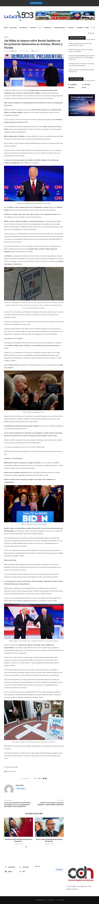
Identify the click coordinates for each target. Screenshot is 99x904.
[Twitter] (90, 33)
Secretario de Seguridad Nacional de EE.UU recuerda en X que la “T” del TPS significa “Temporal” (82, 57)
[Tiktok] (93, 33)
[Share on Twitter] (39, 778)
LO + (40, 27)
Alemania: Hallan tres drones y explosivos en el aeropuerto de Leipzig (81, 64)
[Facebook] (88, 33)
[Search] (92, 27)
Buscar (37, 866)
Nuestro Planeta (59, 27)
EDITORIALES (23, 27)
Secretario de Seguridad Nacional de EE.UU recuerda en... (18, 840)
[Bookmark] (94, 27)
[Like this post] (35, 778)
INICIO (6, 27)
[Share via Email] (46, 778)
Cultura (71, 27)
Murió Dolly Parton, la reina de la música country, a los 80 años (81, 50)
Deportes (33, 27)
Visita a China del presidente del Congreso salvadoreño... (49, 840)
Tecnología (47, 27)
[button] (44, 3)
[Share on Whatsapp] (41, 778)
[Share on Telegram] (43, 778)
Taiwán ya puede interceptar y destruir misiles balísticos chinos (80, 44)
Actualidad (13, 27)
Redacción (14, 51)
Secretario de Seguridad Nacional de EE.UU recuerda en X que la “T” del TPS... (50, 3)
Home (87, 27)
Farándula (80, 27)
